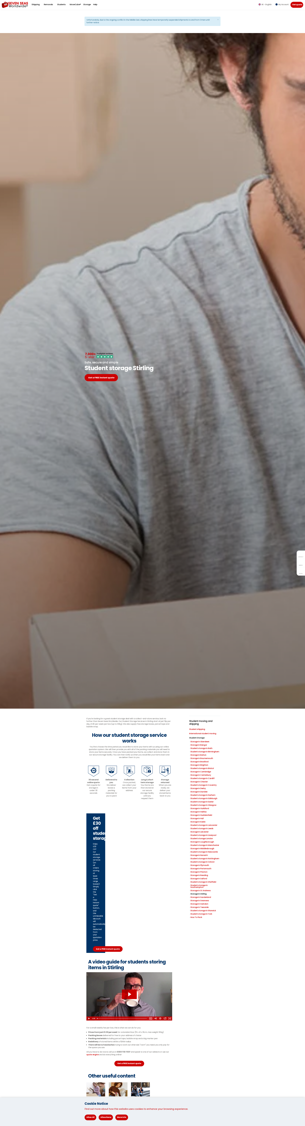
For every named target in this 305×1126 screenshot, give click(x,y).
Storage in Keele (197, 821)
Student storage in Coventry (203, 785)
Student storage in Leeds (201, 828)
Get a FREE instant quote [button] (129, 1063)
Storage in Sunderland (200, 897)
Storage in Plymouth (199, 865)
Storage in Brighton (199, 765)
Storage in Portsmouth (200, 868)
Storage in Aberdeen (199, 741)
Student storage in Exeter (202, 801)
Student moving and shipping (201, 722)
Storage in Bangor (198, 745)
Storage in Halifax (198, 811)
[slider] (122, 1018)
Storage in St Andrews (200, 890)
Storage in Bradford (199, 761)
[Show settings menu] (160, 1018)
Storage (87, 4)
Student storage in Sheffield (203, 882)
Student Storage (197, 737)
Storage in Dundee (198, 791)
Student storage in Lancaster (203, 825)
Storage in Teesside (199, 907)
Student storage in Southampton (199, 886)
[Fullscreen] (169, 1018)
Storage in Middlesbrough (202, 848)
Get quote (297, 4)
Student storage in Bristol (202, 768)
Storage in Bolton (198, 755)
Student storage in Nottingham (204, 858)
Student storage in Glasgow (203, 805)
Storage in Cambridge (200, 771)
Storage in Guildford (199, 808)
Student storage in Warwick (203, 910)
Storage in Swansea (199, 900)
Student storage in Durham (202, 795)
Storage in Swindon (199, 904)
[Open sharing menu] (165, 1018)
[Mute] (155, 1018)
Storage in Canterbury (200, 775)
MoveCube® (75, 4)
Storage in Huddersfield (201, 815)
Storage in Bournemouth (201, 758)
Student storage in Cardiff (202, 778)
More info (121, 1117)
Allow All (90, 1117)
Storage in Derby (198, 788)
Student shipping (197, 729)
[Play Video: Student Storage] (129, 994)
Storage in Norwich (199, 855)
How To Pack (196, 917)
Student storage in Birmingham (204, 751)
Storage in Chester (199, 781)
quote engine (92, 1054)
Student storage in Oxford (202, 862)
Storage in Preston (198, 872)
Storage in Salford (198, 878)
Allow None (105, 1117)
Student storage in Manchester (204, 845)
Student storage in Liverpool (203, 835)
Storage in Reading (199, 875)
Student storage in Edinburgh (203, 798)
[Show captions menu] (150, 1018)
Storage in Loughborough (202, 841)
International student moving (202, 733)
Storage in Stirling (198, 893)
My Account (283, 4)
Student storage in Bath (201, 748)
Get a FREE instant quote (101, 377)
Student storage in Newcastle (204, 851)
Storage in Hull (197, 818)
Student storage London (201, 838)
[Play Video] (88, 1018)
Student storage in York (201, 914)
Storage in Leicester (199, 831)
